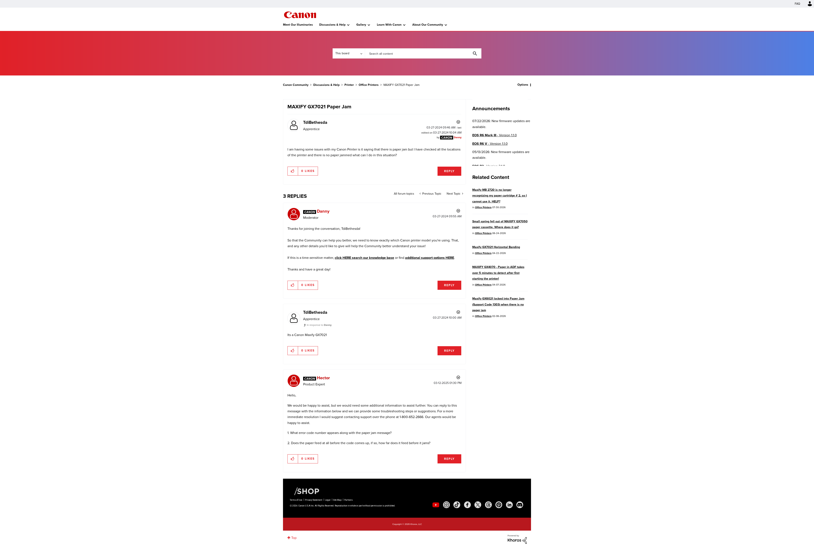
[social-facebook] (467, 504)
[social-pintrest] (498, 504)
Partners (348, 500)
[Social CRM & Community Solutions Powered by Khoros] (517, 539)
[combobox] (423, 53)
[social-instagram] (446, 504)
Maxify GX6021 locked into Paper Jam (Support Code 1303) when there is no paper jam (498, 304)
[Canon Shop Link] (304, 491)
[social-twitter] (477, 504)
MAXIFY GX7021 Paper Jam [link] (401, 85)
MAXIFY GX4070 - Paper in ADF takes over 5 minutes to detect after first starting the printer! (498, 273)
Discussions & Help (332, 24)
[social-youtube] (435, 504)
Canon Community (300, 14)
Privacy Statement (313, 500)
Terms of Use (296, 500)
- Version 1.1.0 (494, 135)
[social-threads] (488, 504)
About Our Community (427, 24)
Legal (327, 500)
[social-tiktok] (456, 504)
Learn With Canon (389, 24)
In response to (319, 325)
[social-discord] (519, 504)
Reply (449, 171)
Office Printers (369, 85)
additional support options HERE (429, 257)
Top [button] (294, 537)
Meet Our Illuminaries (298, 24)
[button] (293, 171)
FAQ (797, 3)
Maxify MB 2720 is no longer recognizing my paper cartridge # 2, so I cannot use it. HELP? (499, 196)
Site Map (337, 500)
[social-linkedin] (509, 504)
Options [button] (522, 84)
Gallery (361, 24)
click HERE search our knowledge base (364, 257)
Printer (349, 85)
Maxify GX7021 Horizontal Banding (496, 247)
